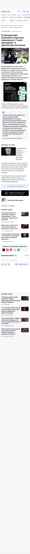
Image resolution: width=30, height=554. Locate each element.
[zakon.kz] (5, 11)
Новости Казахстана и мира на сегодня (11, 25)
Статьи (19, 15)
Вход (27, 255)
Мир (9, 15)
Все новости (4, 27)
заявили (18, 178)
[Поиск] (24, 11)
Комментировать (23, 264)
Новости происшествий (15, 27)
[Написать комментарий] (15, 260)
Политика (3, 15)
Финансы (13, 15)
